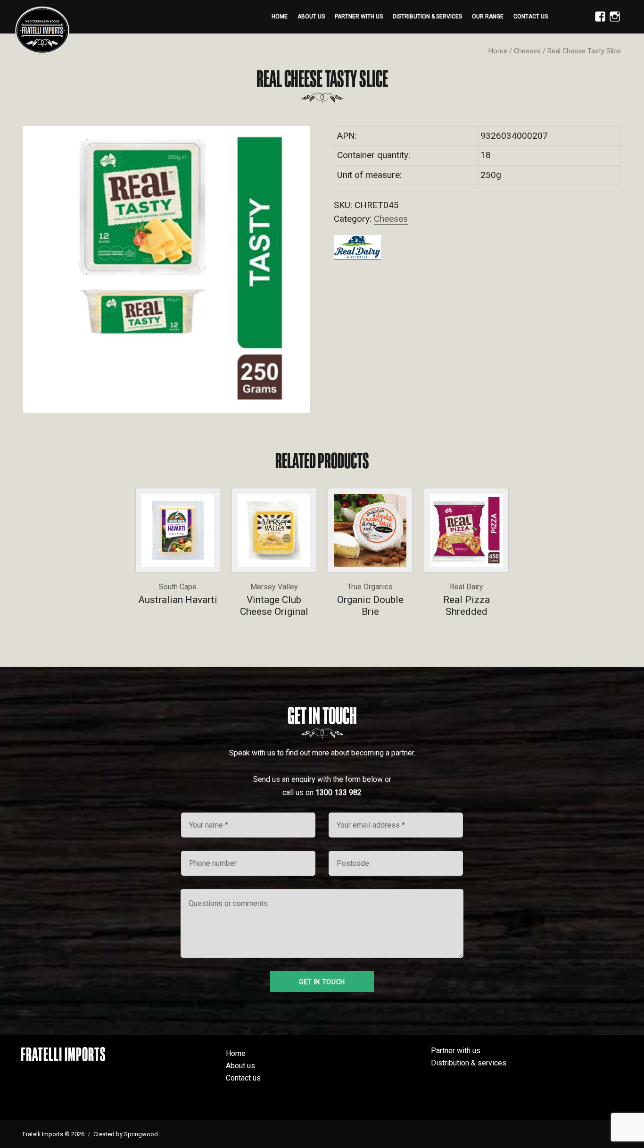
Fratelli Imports (63, 1054)
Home (280, 16)
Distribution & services (427, 16)
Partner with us (359, 16)
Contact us (530, 16)
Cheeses (527, 51)
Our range (488, 16)
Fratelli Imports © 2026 (53, 1134)
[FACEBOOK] (597, 21)
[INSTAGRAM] (612, 21)
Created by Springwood (125, 1134)
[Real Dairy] (357, 247)
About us (311, 16)
